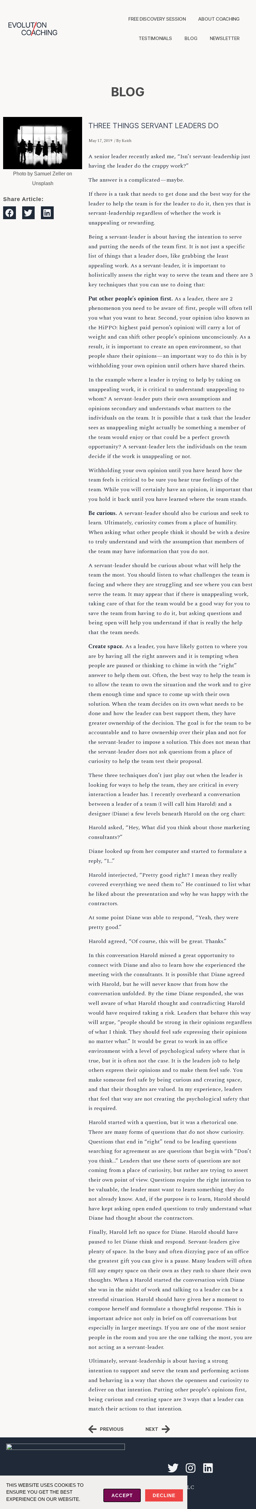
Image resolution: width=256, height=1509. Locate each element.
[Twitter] (173, 1467)
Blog (191, 38)
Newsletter (224, 38)
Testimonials (155, 38)
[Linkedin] (208, 1467)
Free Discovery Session (157, 19)
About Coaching (218, 19)
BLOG (128, 91)
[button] (9, 212)
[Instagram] (190, 1467)
